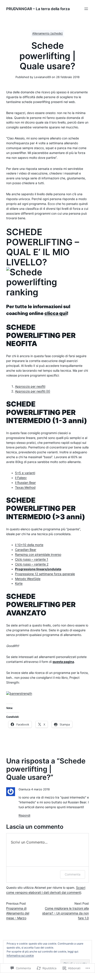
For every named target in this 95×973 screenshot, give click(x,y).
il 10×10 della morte (29, 545)
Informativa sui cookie (20, 955)
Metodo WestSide (27, 579)
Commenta (72, 874)
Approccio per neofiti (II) (32, 391)
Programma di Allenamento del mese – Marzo (17, 913)
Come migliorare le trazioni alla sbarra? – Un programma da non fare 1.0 (65, 913)
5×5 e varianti (25, 473)
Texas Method (25, 487)
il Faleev (21, 478)
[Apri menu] (86, 8)
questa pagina (63, 662)
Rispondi (24, 815)
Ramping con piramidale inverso (38, 554)
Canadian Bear (25, 549)
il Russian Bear (25, 482)
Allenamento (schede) (47, 33)
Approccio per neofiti (30, 386)
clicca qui (55, 313)
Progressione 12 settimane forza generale (45, 574)
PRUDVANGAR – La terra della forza (38, 9)
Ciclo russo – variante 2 (31, 564)
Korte (19, 583)
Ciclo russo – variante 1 (31, 559)
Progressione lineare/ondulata (38, 569)
